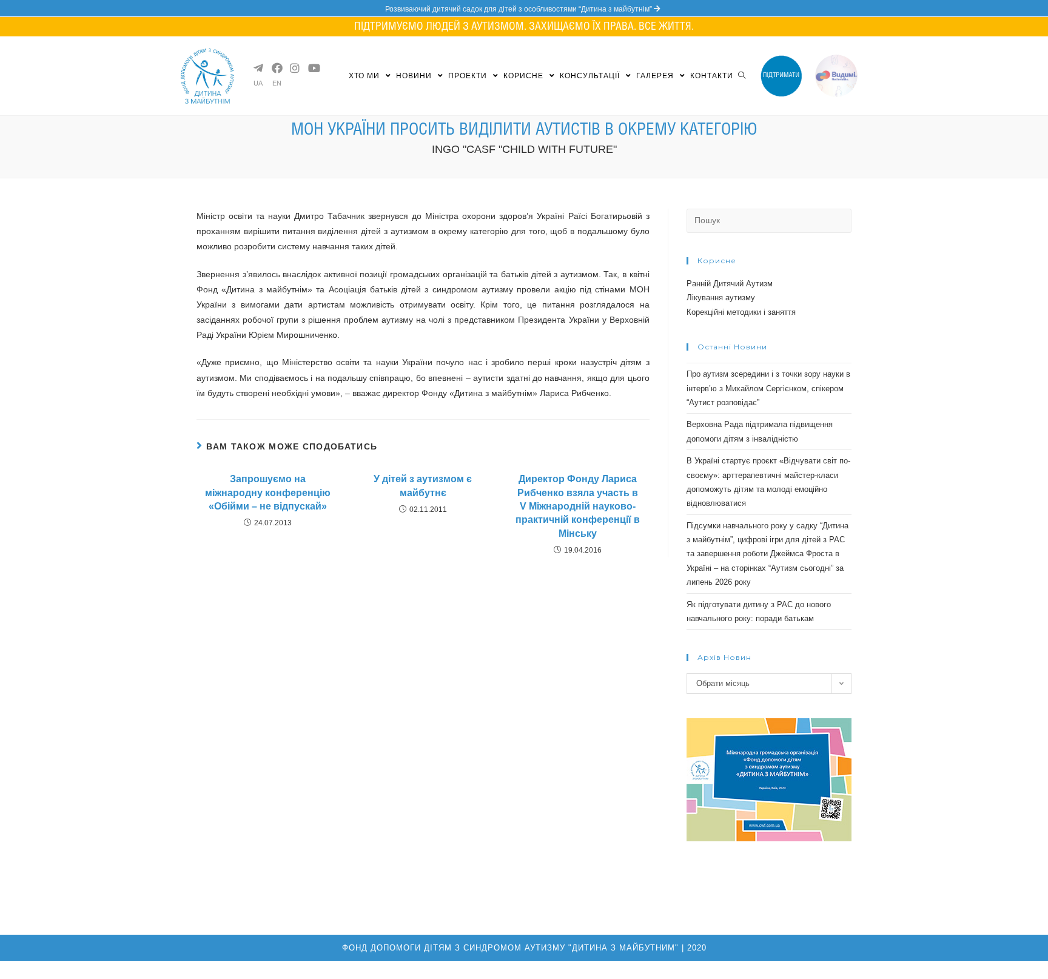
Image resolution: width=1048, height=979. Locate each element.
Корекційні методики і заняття (741, 312)
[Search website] (742, 75)
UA (258, 83)
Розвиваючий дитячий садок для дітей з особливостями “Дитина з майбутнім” (519, 9)
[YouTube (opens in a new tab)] (312, 67)
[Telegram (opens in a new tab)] (258, 67)
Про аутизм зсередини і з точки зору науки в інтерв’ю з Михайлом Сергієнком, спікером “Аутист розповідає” (768, 388)
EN (276, 83)
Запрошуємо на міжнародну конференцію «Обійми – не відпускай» (268, 492)
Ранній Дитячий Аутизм (730, 283)
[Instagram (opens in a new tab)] (294, 67)
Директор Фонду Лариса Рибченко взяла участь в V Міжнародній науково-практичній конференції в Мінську (578, 506)
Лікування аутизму (721, 297)
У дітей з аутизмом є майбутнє (423, 485)
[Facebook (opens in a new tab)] (276, 67)
